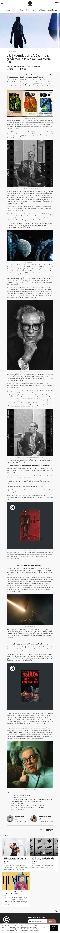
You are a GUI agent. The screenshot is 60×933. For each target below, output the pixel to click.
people (33, 10)
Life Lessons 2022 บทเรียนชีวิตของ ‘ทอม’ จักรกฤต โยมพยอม (15, 892)
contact (17, 920)
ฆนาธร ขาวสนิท (14, 66)
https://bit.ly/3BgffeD (17, 803)
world (14, 10)
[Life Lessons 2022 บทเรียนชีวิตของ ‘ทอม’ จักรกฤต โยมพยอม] (16, 881)
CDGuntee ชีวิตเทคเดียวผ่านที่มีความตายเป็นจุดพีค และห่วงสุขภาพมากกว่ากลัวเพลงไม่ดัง (15, 859)
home (8, 10)
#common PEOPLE (12, 827)
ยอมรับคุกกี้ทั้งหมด (54, 928)
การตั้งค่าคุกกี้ (44, 928)
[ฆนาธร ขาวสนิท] (10, 818)
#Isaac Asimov (29, 827)
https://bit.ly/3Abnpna (17, 809)
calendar (51, 10)
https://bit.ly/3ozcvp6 (37, 805)
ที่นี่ (38, 930)
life (27, 10)
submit (51, 921)
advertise (17, 923)
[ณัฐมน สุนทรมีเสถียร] (33, 818)
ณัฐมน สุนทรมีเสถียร (21, 66)
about (16, 917)
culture (21, 10)
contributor (42, 10)
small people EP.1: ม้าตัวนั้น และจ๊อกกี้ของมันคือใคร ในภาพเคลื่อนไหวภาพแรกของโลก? (43, 859)
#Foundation (21, 827)
